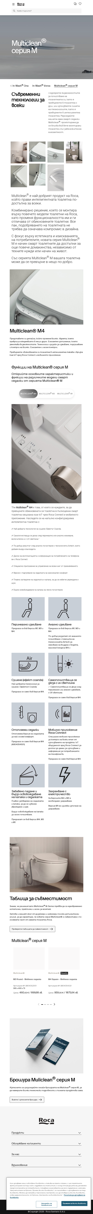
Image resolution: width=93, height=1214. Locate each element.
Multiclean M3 (47, 393)
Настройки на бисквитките (46, 1204)
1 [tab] (42, 1004)
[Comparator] (75, 3)
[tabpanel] (46, 47)
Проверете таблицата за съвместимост (30, 929)
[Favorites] (80, 3)
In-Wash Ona (20, 85)
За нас (15, 1154)
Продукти (18, 1132)
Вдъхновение (19, 1165)
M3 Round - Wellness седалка (27, 979)
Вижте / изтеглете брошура (24, 1100)
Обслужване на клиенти (26, 1143)
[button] (14, 11)
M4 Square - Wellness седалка (62, 979)
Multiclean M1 (65, 393)
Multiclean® (19, 973)
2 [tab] (45, 1004)
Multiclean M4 (28, 393)
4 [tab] (51, 1004)
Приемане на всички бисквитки (74, 1203)
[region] (48, 1193)
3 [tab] (48, 1004)
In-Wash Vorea (41, 85)
